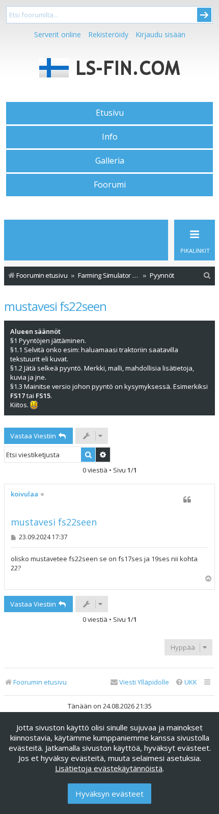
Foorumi (110, 184)
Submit (204, 15)
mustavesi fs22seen (55, 306)
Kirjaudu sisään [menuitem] (160, 34)
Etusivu (110, 112)
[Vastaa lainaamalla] (187, 499)
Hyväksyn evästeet (109, 794)
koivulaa (24, 494)
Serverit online (57, 34)
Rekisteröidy (108, 34)
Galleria (109, 160)
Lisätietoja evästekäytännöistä (108, 768)
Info (110, 136)
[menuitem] (207, 275)
